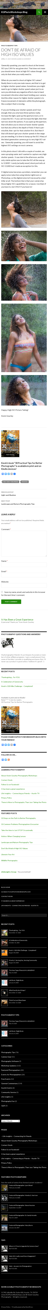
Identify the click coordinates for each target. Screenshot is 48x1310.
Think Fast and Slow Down (17, 1000)
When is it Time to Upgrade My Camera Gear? (24, 1246)
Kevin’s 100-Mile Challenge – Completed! (17, 686)
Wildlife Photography (9, 860)
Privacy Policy (6, 798)
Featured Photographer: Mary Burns (21, 1225)
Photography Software (10, 1061)
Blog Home (5, 887)
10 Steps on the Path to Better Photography (18, 818)
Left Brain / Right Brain (16, 980)
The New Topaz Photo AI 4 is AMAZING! (22, 970)
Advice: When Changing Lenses (13, 836)
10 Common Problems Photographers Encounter (20, 824)
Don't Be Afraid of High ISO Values (14, 848)
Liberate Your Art (8, 854)
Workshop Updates (8, 1066)
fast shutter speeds (10, 482)
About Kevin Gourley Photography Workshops (19, 776)
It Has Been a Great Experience (17, 619)
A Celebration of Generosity (12, 682)
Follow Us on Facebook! (10, 784)
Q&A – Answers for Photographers (20, 1266)
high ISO (25, 482)
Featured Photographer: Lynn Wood (20, 1185)
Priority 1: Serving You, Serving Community (23, 960)
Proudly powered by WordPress (22, 1307)
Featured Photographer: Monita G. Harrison (23, 1195)
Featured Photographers (10, 1070)
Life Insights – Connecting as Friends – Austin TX (20, 793)
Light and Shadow (8, 493)
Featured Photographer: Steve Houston (22, 1205)
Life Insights (6, 1097)
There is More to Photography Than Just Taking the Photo (23, 802)
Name (4, 561)
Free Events (5, 1079)
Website (4, 581)
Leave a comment (24, 59)
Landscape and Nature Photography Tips (18, 502)
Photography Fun (8, 1101)
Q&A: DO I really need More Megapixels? (22, 1256)
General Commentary (9, 1083)
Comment (6, 529)
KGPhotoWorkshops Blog (14, 12)
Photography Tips (9, 46)
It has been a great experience (13, 789)
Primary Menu (45, 12)
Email (4, 571)
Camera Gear (6, 1057)
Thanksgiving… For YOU (10, 677)
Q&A (3, 1106)
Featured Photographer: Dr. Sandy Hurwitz (23, 1215)
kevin (14, 59)
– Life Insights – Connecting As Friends (16, 1136)
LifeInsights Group (8, 872)
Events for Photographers (11, 1074)
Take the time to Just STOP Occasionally (17, 830)
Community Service (8, 1092)
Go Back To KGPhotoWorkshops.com (16, 892)
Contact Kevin (6, 780)
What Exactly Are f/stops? (17, 990)
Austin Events (6, 1088)
